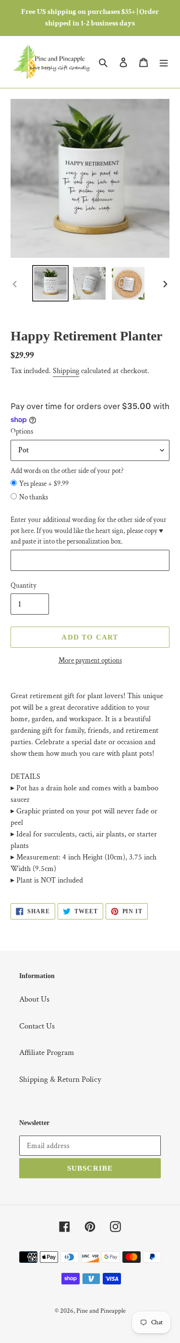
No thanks (33, 497)
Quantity (23, 585)
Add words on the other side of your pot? (67, 470)
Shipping (66, 371)
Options (22, 431)
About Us (34, 999)
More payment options (90, 660)
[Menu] (164, 62)
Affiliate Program (46, 1052)
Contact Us (37, 1026)
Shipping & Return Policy (60, 1079)
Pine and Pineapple (101, 1311)
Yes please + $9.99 (44, 483)
